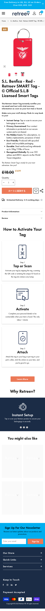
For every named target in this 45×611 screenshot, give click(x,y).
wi (41, 13)
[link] (12, 473)
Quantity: (5, 177)
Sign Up (35, 541)
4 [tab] (27, 427)
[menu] (3, 13)
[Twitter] (16, 585)
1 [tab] (18, 427)
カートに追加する (17, 190)
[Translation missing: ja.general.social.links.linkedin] (11, 585)
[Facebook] (3, 585)
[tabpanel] (22, 414)
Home (4, 21)
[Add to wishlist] (36, 190)
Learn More (22, 379)
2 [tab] (21, 427)
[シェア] (41, 190)
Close (43, 4)
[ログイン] (34, 13)
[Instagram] (7, 585)
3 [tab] (24, 427)
